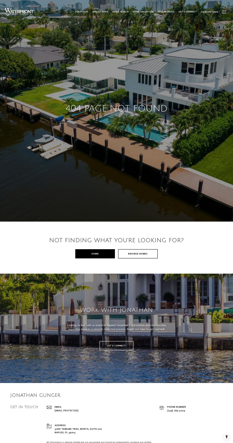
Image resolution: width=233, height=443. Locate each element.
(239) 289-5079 (176, 410)
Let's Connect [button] (116, 345)
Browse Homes (138, 253)
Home (95, 253)
